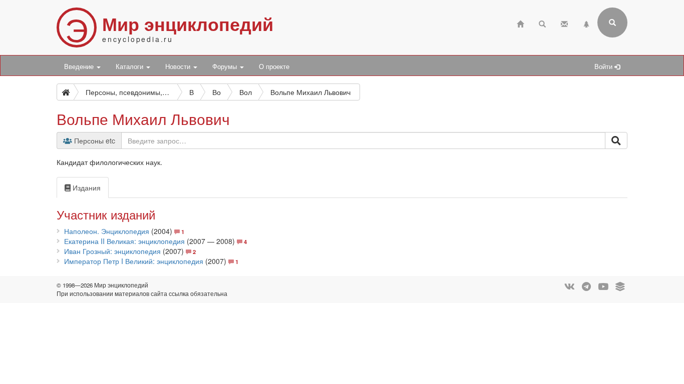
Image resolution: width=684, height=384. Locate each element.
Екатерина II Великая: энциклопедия (124, 241)
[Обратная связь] (564, 22)
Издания (86, 187)
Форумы (225, 66)
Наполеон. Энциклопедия (106, 231)
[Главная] (520, 22)
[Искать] (616, 140)
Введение (80, 66)
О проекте (274, 66)
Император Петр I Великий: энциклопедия (133, 261)
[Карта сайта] (586, 22)
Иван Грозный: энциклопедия (112, 251)
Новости (178, 66)
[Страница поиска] (542, 22)
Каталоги (130, 66)
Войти (604, 66)
